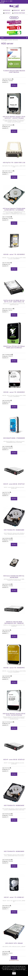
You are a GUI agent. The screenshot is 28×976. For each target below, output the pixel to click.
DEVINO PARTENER (19, 13)
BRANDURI (16, 10)
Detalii (14, 85)
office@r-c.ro (4, 1)
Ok (14, 973)
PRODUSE (7, 10)
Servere (10, 40)
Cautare (14, 17)
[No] (26, 970)
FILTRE (2, 37)
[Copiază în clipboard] (12, 79)
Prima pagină (4, 40)
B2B (24, 10)
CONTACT (7, 13)
